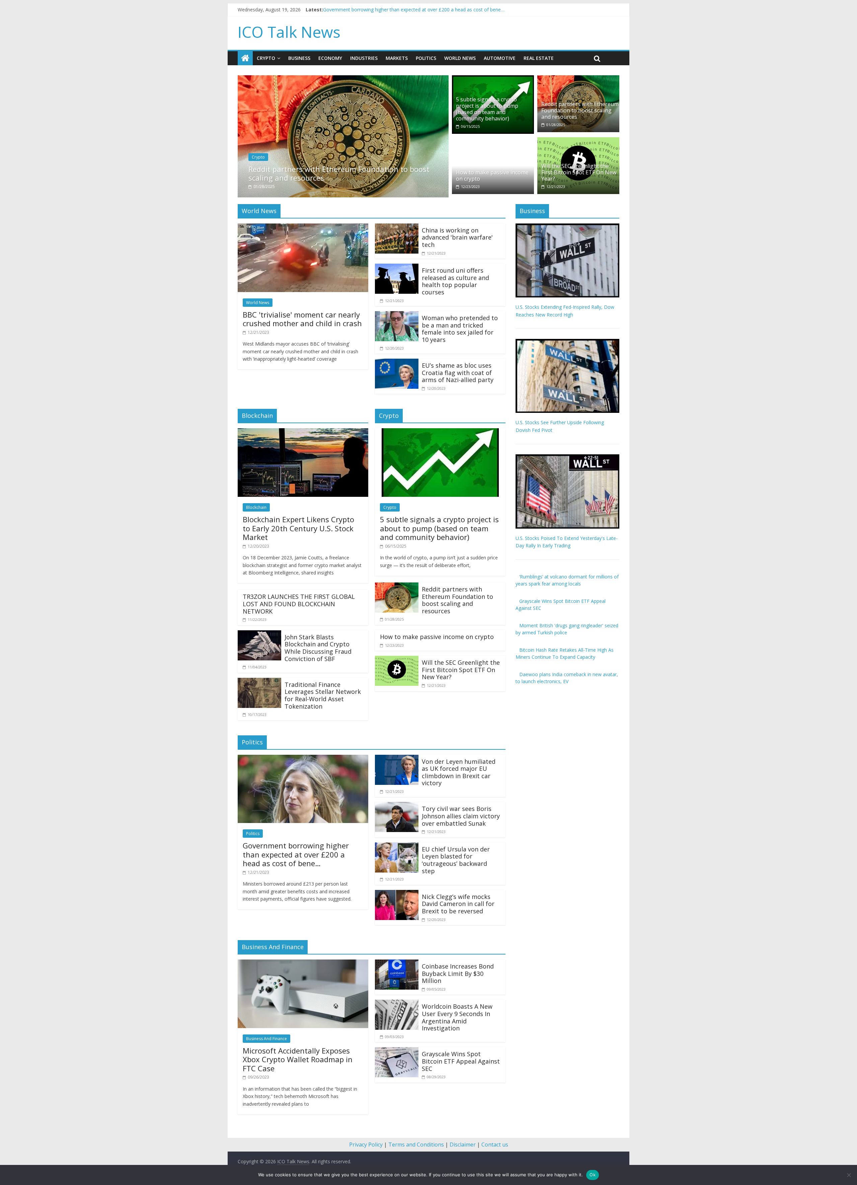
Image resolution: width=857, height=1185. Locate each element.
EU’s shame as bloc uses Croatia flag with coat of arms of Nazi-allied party (457, 372)
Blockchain (256, 507)
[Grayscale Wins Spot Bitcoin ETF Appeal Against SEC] (396, 1051)
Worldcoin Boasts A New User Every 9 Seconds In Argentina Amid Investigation (457, 1017)
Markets (397, 58)
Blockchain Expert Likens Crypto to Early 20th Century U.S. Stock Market (298, 528)
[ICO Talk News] (245, 58)
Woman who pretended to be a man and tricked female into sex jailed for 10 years (460, 329)
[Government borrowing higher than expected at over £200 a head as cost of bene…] (303, 758)
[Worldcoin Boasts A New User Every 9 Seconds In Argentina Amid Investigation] (396, 1003)
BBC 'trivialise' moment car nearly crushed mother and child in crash (396, 9)
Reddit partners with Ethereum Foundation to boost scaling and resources (339, 173)
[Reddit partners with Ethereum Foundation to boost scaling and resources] (343, 79)
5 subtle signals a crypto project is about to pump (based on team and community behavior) (487, 109)
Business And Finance (266, 1038)
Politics (426, 58)
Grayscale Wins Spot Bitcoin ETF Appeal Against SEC (461, 1061)
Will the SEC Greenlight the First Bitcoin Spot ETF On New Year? (578, 172)
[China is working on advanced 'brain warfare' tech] (396, 227)
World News (460, 58)
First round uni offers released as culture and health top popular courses (455, 281)
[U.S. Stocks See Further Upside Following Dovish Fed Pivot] (567, 342)
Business (299, 58)
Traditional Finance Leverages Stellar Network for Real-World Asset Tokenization (323, 695)
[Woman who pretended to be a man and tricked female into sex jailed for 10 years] (396, 315)
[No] (848, 1175)
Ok (593, 1174)
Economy (330, 58)
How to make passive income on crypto (492, 175)
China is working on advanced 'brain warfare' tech (457, 237)
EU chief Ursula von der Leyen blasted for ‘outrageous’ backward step (456, 860)
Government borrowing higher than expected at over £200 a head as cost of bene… (296, 854)
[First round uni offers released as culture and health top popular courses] (396, 267)
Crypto (266, 58)
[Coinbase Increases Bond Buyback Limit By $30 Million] (396, 963)
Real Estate (539, 58)
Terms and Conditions (416, 1144)
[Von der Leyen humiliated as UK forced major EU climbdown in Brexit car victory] (396, 758)
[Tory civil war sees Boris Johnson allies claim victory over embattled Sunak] (396, 806)
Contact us (494, 1144)
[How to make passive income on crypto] (493, 141)
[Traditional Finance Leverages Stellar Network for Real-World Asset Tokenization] (259, 682)
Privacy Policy (366, 1144)
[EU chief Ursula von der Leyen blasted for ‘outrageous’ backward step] (396, 846)
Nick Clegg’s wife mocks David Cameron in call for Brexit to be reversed (458, 904)
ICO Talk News (289, 31)
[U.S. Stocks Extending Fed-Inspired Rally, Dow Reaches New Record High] (567, 227)
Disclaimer (463, 1144)
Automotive (500, 58)
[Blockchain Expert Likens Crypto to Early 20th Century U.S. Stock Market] (303, 432)
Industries (364, 58)
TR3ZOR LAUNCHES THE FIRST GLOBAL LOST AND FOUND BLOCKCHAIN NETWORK (299, 603)
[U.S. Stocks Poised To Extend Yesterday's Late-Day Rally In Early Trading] (567, 458)
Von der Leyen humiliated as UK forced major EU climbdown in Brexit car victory (458, 772)
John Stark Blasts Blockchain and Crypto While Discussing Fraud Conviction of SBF (318, 648)
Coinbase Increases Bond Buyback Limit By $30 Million (458, 973)
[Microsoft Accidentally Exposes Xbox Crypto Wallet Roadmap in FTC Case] (303, 963)
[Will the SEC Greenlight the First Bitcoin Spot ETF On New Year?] (578, 141)
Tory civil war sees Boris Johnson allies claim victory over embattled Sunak (461, 816)
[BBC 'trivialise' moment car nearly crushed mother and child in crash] (303, 227)
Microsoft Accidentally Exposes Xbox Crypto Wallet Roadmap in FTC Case (298, 1059)
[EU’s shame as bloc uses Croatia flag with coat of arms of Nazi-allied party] (396, 362)
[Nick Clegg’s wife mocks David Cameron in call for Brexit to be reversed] (396, 894)
